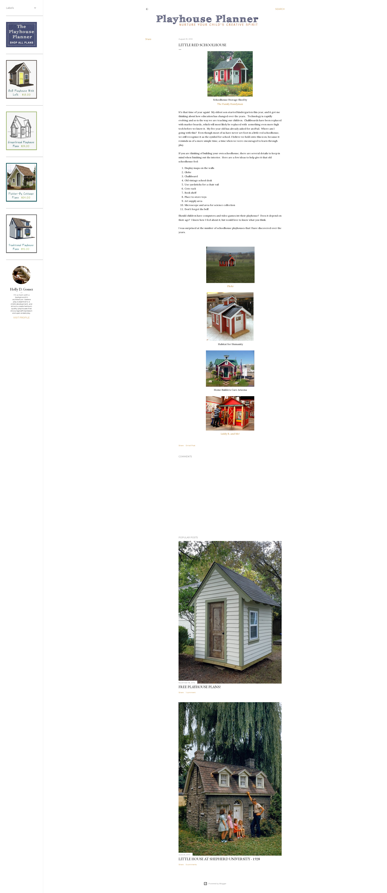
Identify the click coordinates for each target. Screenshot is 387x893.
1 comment (191, 692)
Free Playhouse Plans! (200, 686)
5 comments (191, 864)
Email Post (190, 445)
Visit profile (21, 317)
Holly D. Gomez (21, 289)
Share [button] (148, 39)
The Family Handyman (230, 103)
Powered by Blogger (217, 883)
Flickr (230, 286)
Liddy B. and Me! (230, 433)
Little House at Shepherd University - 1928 (219, 859)
